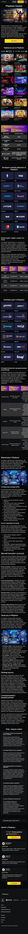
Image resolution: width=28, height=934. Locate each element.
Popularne (3, 51)
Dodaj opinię (14, 837)
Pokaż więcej (14, 883)
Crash (16, 51)
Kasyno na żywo (10, 51)
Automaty (23, 51)
